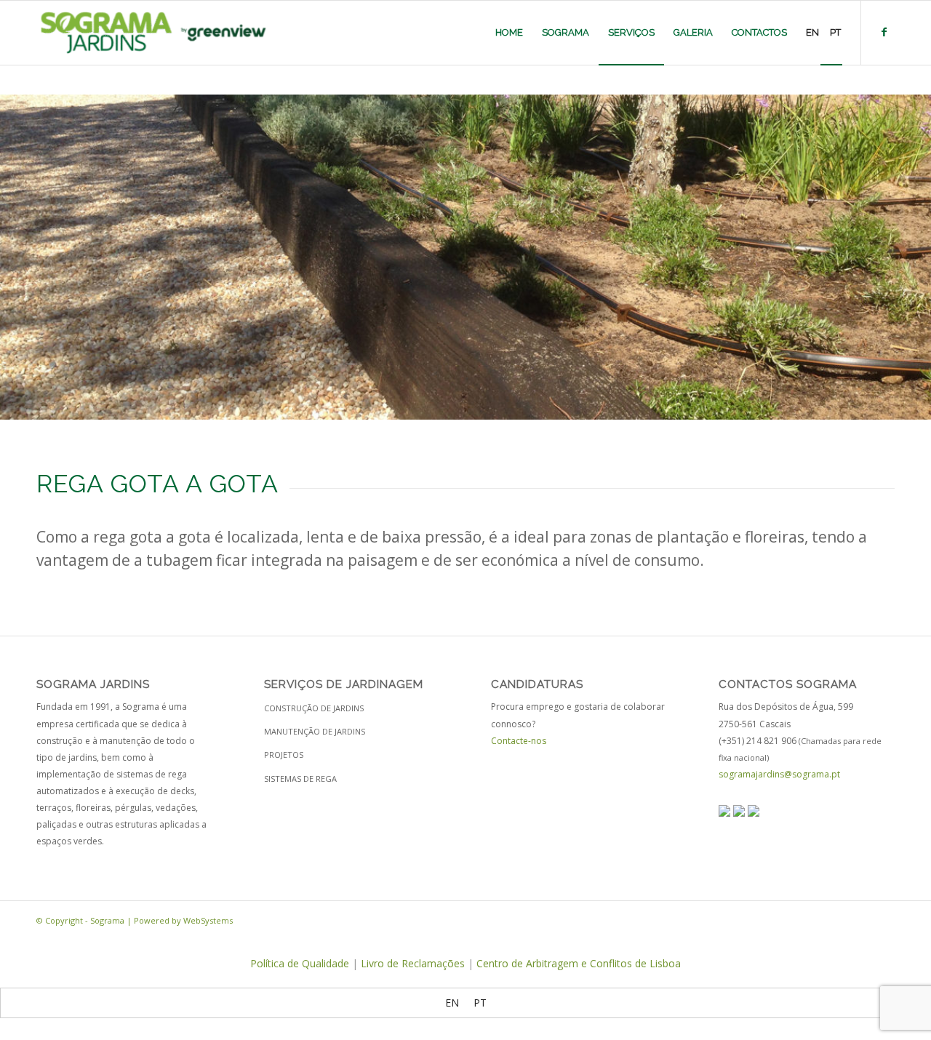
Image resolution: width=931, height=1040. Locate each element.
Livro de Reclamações (413, 963)
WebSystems (208, 920)
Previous (12, 257)
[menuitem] (509, 33)
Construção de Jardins (314, 708)
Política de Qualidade (299, 963)
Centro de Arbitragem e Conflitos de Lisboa (578, 963)
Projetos (283, 754)
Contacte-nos (518, 741)
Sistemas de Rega (300, 778)
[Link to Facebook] (884, 32)
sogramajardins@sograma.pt (779, 774)
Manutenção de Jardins (314, 731)
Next (918, 257)
